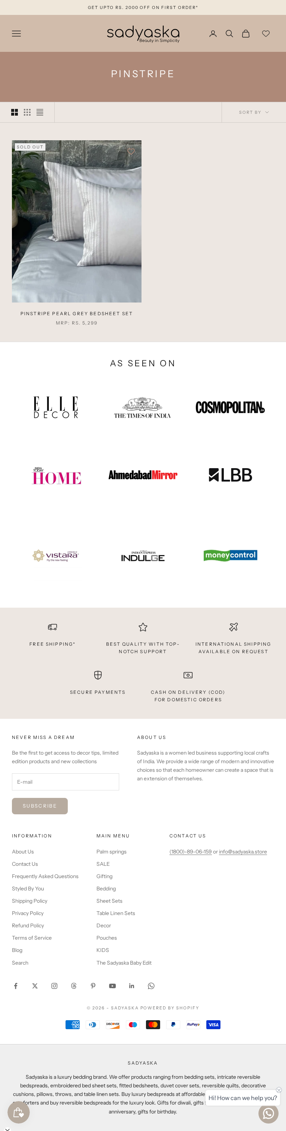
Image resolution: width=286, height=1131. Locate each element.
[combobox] (171, 553)
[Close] (246, 496)
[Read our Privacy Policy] (241, 595)
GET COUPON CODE (199, 627)
